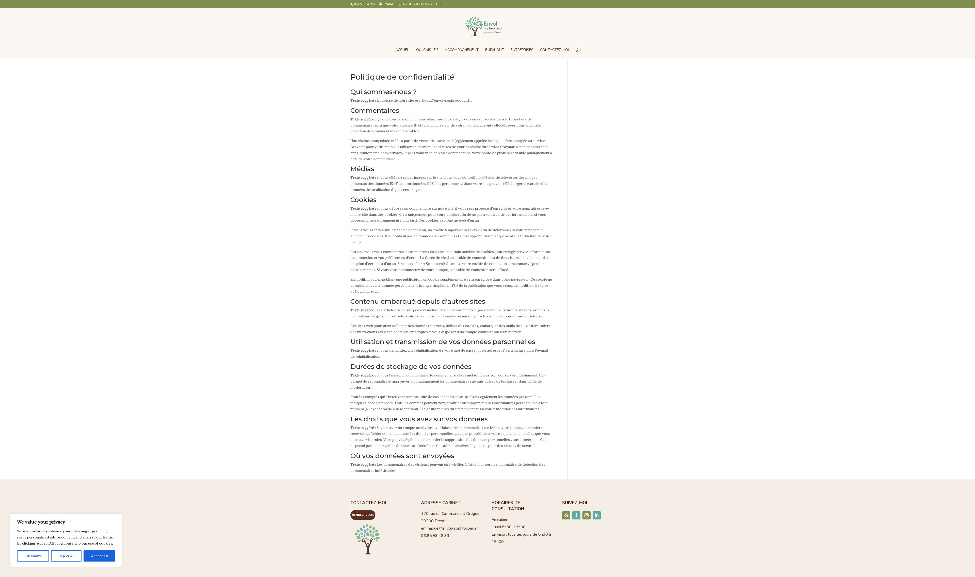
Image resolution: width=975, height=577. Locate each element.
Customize (33, 556)
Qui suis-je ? (427, 50)
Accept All (99, 556)
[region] (66, 540)
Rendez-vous (363, 515)
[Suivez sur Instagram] (586, 515)
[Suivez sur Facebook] (576, 515)
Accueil (402, 50)
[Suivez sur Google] (566, 515)
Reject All (66, 556)
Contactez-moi (554, 50)
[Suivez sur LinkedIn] (597, 515)
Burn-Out (494, 50)
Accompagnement (462, 50)
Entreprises (522, 50)
